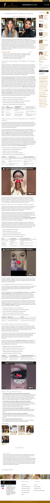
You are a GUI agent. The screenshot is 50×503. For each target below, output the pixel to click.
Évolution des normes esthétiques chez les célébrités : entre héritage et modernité (16, 53)
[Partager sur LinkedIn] (22, 448)
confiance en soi (43, 81)
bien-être (45, 78)
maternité (43, 90)
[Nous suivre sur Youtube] (48, 5)
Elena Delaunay (22, 16)
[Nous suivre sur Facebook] (45, 5)
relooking (42, 96)
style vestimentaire (44, 101)
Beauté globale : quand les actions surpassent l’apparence (12, 58)
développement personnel (43, 86)
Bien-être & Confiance (22, 8)
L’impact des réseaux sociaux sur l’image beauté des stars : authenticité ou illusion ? (17, 54)
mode (46, 90)
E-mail (40, 64)
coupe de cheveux (46, 85)
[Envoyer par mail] (19, 448)
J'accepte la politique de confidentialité (43, 68)
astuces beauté (45, 76)
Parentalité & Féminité (31, 8)
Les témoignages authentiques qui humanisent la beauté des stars (14, 57)
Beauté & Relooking (14, 8)
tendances (45, 103)
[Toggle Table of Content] (30, 52)
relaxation (46, 94)
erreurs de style (41, 87)
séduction (41, 103)
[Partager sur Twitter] (17, 448)
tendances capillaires (41, 104)
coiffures (44, 79)
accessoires (40, 76)
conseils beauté (41, 82)
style (40, 100)
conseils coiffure (46, 82)
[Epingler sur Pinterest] (20, 448)
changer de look (41, 79)
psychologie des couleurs (42, 94)
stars (45, 99)
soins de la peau (43, 99)
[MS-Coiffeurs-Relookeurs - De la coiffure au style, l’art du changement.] (11, 5)
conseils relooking (41, 85)
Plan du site (35, 501)
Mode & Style (47, 8)
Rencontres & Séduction (39, 8)
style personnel (43, 100)
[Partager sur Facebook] (15, 448)
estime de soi (45, 87)
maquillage (40, 90)
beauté (40, 78)
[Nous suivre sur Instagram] (46, 5)
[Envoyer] (36, 5)
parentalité (43, 93)
